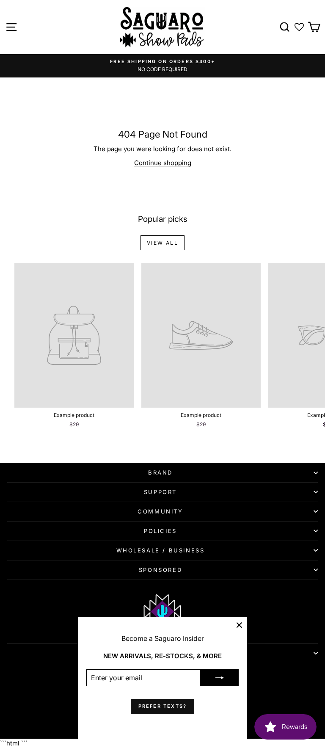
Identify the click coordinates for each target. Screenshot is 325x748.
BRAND (160, 472)
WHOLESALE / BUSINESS (160, 550)
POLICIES (160, 530)
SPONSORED (160, 569)
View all (162, 243)
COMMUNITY (160, 511)
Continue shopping (162, 163)
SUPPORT (160, 492)
